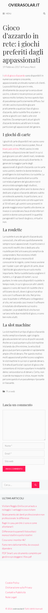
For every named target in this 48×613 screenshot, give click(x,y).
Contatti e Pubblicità (15, 592)
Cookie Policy (12, 582)
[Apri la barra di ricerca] (44, 13)
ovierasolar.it (18, 608)
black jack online (11, 148)
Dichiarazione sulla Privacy (18, 587)
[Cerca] (35, 485)
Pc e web (10, 391)
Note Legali (11, 597)
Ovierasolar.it (24, 5)
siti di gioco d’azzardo (14, 75)
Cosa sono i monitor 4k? (13, 540)
